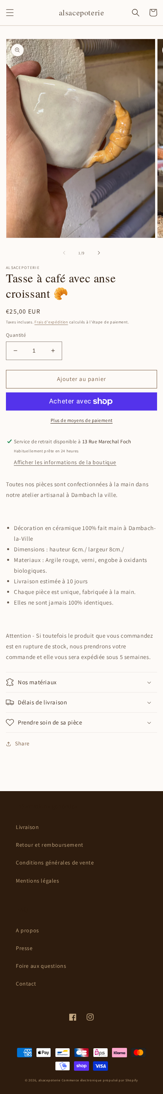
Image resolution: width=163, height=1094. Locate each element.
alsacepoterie (49, 1080)
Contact (26, 983)
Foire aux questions (41, 965)
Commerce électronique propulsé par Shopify (100, 1080)
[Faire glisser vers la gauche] (64, 252)
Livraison (27, 827)
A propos (27, 930)
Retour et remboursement (49, 844)
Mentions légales (37, 880)
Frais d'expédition (51, 322)
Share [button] (22, 743)
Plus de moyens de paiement (82, 420)
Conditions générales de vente (55, 862)
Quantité (16, 335)
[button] (10, 12)
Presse (24, 948)
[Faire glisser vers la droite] (99, 252)
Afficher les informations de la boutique (65, 462)
